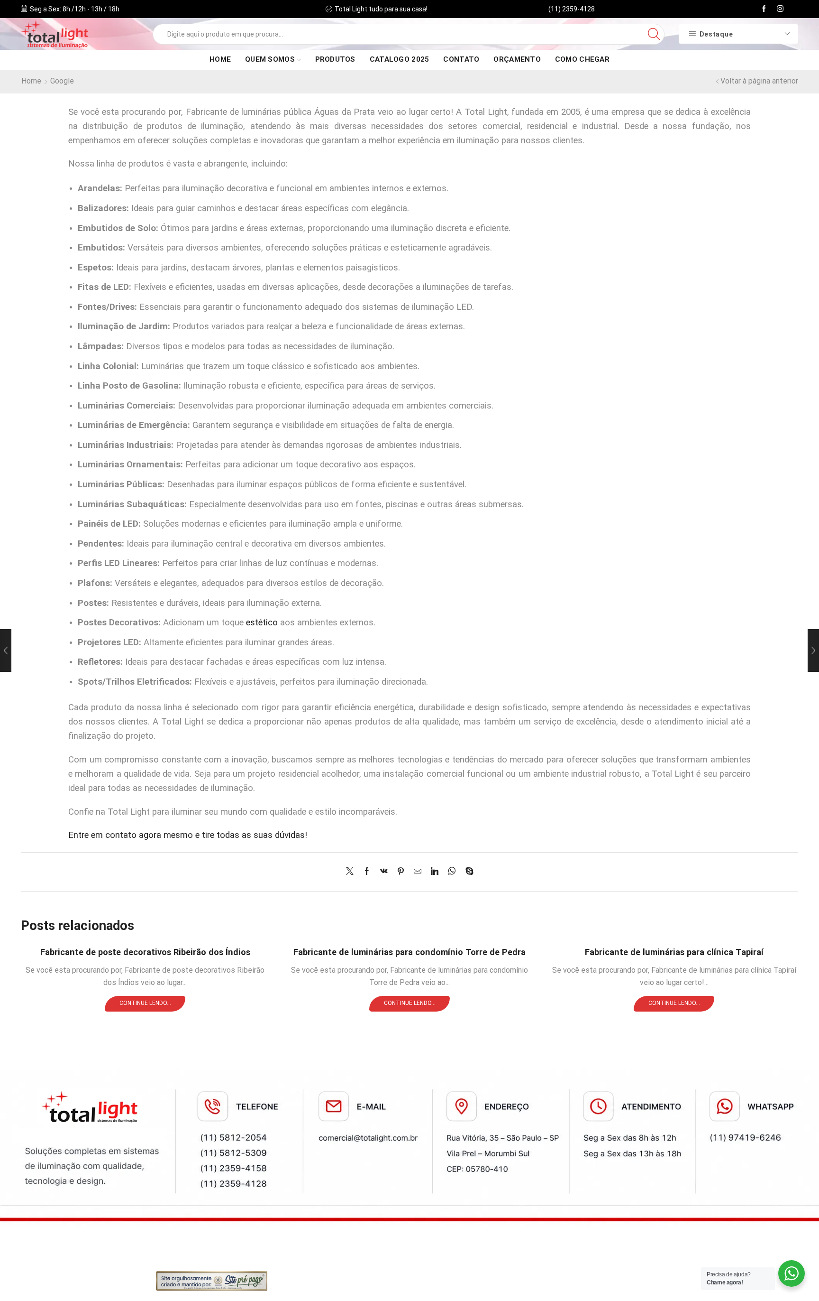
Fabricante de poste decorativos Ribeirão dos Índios (145, 952)
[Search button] (654, 34)
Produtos (335, 59)
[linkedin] (434, 872)
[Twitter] (352, 872)
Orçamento (517, 59)
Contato (461, 59)
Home (220, 59)
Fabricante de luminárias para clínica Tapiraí (674, 952)
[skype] (467, 872)
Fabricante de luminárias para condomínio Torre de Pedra (409, 952)
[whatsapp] (452, 872)
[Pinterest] (400, 872)
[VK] (383, 872)
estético (262, 622)
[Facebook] (764, 9)
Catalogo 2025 (399, 59)
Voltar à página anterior (759, 80)
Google (62, 80)
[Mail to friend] (417, 872)
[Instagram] (780, 9)
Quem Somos (270, 59)
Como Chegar (582, 59)
